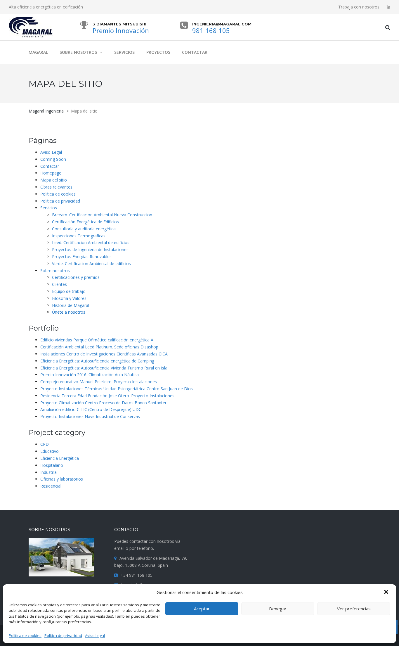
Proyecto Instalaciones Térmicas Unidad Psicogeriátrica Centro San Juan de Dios (116, 388)
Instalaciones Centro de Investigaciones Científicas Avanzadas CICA (104, 354)
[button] (386, 592)
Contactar (49, 166)
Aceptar (202, 609)
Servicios (48, 207)
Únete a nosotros (68, 312)
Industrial (49, 472)
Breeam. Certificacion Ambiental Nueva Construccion (102, 214)
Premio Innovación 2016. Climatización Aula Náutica (89, 374)
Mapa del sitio (53, 180)
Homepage (50, 173)
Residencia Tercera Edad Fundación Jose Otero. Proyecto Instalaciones (107, 395)
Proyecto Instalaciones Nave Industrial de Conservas (90, 416)
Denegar (278, 609)
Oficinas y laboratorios (61, 479)
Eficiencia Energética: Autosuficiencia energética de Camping (97, 361)
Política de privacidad (63, 635)
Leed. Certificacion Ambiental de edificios (90, 242)
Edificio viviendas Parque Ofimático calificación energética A (96, 340)
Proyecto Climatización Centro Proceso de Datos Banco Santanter (103, 402)
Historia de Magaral (70, 305)
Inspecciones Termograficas (78, 236)
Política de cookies (25, 635)
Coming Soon (53, 159)
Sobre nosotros (55, 270)
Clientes (59, 284)
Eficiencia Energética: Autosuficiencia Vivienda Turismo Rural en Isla (103, 368)
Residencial (50, 486)
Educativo (49, 451)
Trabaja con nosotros (358, 7)
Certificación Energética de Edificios (85, 221)
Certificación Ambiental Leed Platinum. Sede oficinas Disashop (99, 347)
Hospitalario (51, 465)
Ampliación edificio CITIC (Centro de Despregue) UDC (90, 409)
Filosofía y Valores (69, 298)
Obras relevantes (56, 187)
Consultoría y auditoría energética (84, 229)
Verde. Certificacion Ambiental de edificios (91, 263)
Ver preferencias (354, 609)
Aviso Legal (95, 635)
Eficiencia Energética (59, 458)
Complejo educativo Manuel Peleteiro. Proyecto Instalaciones (98, 381)
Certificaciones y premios (76, 277)
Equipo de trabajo (69, 291)
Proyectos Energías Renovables (82, 256)
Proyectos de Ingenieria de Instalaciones (90, 249)
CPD (44, 444)
